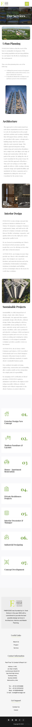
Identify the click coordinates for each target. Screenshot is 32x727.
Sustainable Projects (14, 307)
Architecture (10, 121)
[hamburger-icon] (27, 4)
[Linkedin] (12, 720)
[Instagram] (19, 720)
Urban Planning (11, 43)
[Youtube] (16, 720)
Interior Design (13, 213)
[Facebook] (8, 720)
